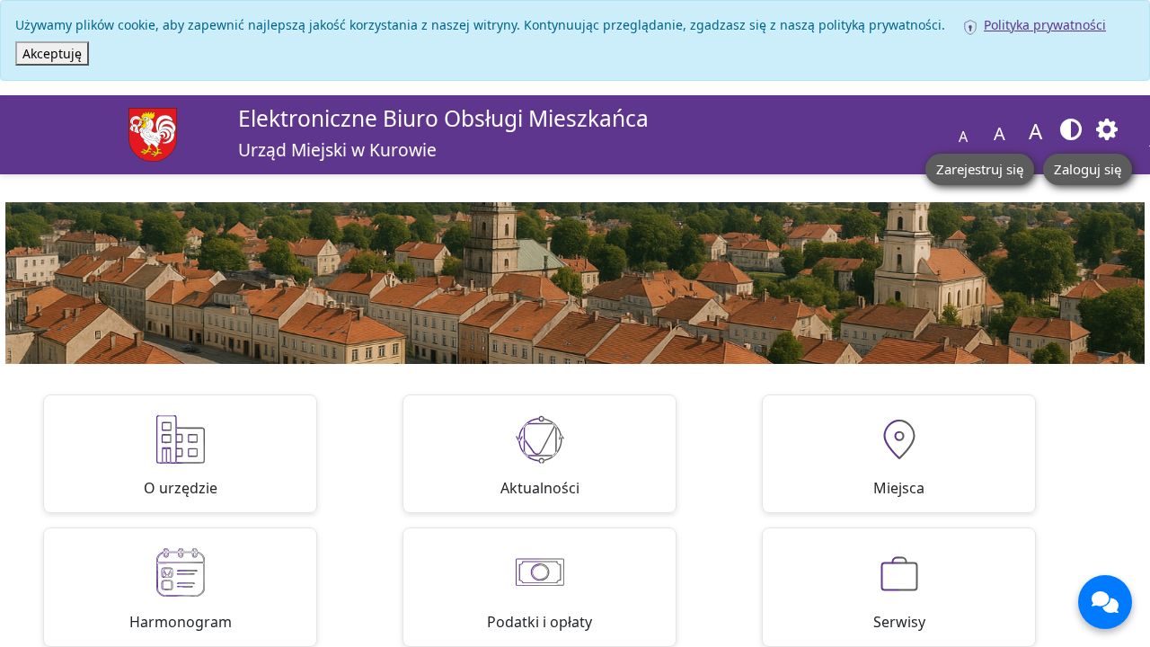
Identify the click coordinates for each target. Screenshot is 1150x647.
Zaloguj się (1087, 169)
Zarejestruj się (979, 169)
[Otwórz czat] (1105, 602)
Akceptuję (52, 53)
